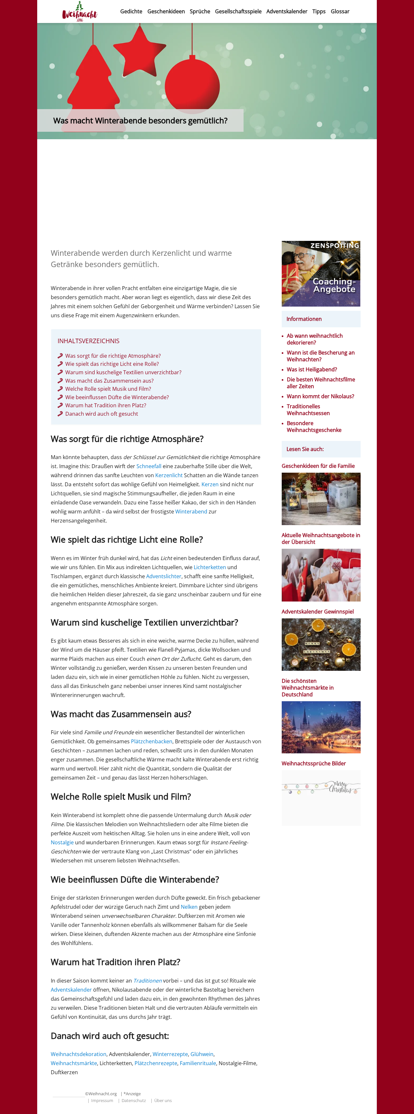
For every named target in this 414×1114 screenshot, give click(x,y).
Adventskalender (287, 11)
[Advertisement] (208, 193)
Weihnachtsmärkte (74, 1063)
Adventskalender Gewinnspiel (318, 611)
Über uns (163, 1100)
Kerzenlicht (169, 475)
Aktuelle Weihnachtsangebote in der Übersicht (321, 539)
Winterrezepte (170, 1054)
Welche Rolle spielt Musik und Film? (108, 388)
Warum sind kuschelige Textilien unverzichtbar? (123, 372)
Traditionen (147, 980)
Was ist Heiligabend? (312, 369)
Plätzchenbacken (151, 741)
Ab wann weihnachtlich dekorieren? (315, 339)
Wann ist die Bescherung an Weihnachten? (321, 356)
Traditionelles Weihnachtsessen (308, 410)
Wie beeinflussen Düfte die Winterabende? (117, 397)
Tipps (319, 11)
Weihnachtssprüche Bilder (314, 763)
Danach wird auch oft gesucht (101, 413)
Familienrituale (198, 1063)
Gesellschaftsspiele (238, 11)
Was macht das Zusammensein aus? (109, 380)
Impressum (102, 1100)
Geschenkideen (166, 11)
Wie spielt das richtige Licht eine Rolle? (112, 363)
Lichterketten (210, 567)
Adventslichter (163, 576)
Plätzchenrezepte (156, 1063)
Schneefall (148, 466)
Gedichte (131, 11)
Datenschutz (134, 1100)
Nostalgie (62, 842)
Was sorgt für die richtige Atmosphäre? (113, 355)
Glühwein (202, 1054)
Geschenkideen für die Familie (318, 466)
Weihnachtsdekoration (78, 1054)
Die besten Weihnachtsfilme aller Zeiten (321, 383)
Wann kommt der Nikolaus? (320, 396)
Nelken (189, 906)
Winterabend (191, 511)
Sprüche (200, 11)
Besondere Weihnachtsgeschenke (314, 426)
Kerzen (210, 484)
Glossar (340, 11)
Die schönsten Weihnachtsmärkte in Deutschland (308, 688)
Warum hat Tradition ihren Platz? (105, 405)
